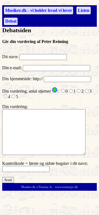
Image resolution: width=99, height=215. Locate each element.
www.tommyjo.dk (66, 187)
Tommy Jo (45, 187)
